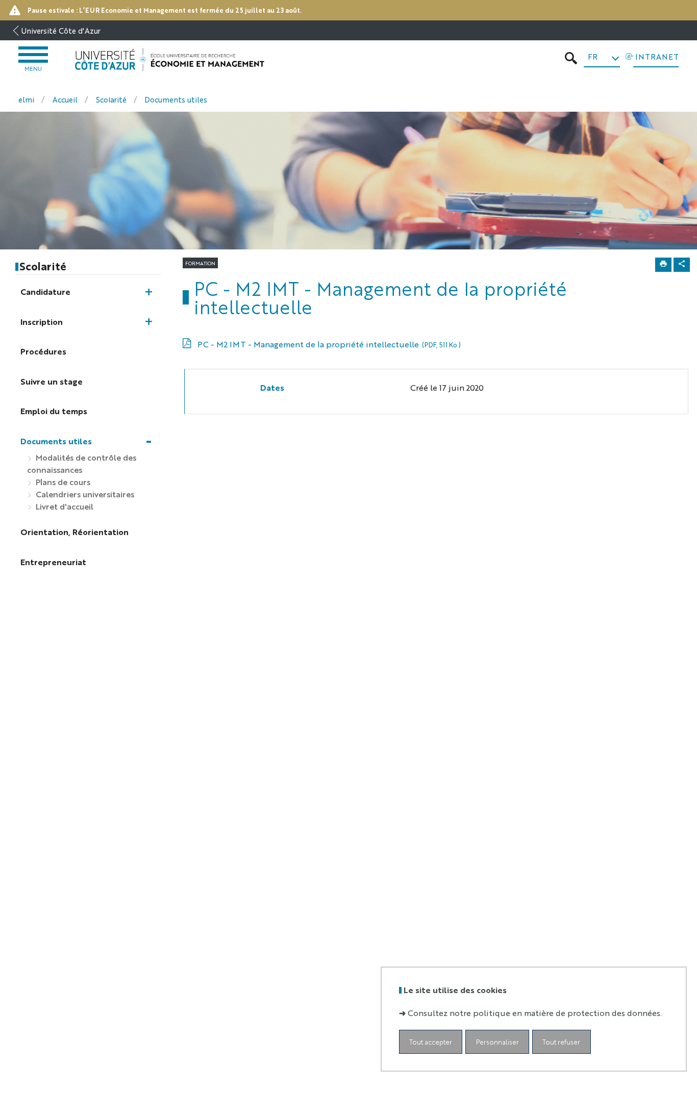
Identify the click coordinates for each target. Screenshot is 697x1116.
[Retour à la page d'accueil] (169, 60)
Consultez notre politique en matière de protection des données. (535, 1012)
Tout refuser (561, 1041)
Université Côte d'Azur (61, 30)
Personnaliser (497, 1041)
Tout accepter (430, 1041)
